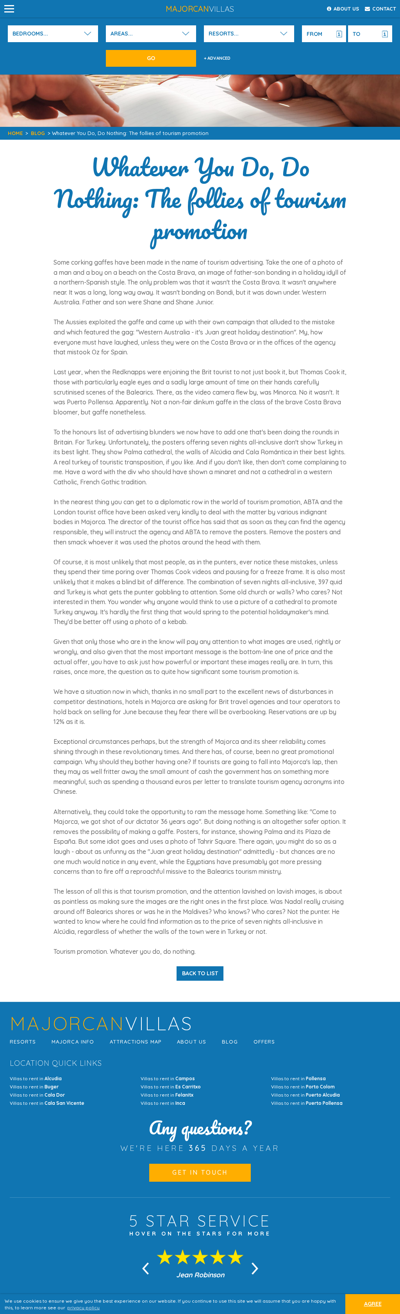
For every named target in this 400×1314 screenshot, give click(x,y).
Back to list (200, 973)
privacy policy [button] (83, 1307)
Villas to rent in (36, 1078)
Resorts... (224, 33)
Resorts (23, 1041)
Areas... (122, 33)
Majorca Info (73, 1041)
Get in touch (200, 1172)
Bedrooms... (30, 33)
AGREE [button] (373, 1303)
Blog (38, 133)
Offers (264, 1041)
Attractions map (136, 1041)
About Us (191, 1041)
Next (255, 1269)
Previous (145, 1269)
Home (15, 133)
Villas (200, 9)
